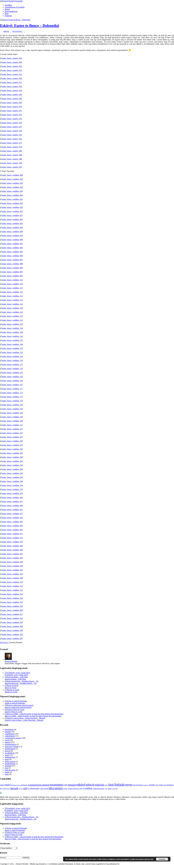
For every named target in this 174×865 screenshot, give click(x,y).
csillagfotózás (10, 736)
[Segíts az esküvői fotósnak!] (16, 701)
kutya (157, 785)
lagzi (165, 785)
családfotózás (10, 734)
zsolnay (110, 788)
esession (72, 784)
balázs (2, 785)
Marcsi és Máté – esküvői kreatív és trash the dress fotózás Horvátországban (33, 716)
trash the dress (10, 770)
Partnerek (8, 16)
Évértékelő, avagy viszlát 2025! (16, 675)
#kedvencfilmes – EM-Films (15, 679)
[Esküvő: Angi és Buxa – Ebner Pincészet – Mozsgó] (25, 718)
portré (7, 755)
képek (161, 785)
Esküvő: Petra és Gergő (13, 712)
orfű (25, 788)
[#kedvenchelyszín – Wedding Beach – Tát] (21, 681)
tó (83, 788)
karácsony (146, 785)
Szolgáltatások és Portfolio (15, 7)
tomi (81, 788)
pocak (41, 788)
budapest (14, 785)
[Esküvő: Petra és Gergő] (14, 710)
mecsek (14, 788)
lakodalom (170, 785)
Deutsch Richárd (11, 661)
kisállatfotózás (10, 749)
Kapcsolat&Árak (11, 11)
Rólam (7, 9)
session (59, 788)
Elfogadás (162, 859)
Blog (6, 14)
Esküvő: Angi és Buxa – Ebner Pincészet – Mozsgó (24, 720)
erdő (65, 785)
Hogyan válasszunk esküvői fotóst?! (18, 707)
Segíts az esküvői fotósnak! (15, 703)
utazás (7, 772)
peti (29, 788)
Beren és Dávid (10, 688)
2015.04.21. (4, 642)
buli (18, 785)
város (7, 774)
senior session (10, 761)
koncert (7, 751)
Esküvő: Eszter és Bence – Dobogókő (29, 25)
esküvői (90, 784)
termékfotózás (10, 764)
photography (35, 788)
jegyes (128, 784)
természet (8, 766)
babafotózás (9, 729)
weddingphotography (99, 788)
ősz (116, 788)
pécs (51, 788)
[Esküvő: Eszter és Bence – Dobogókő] (15, 20)
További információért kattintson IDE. (141, 859)
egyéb (7, 740)
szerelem (70, 788)
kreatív (152, 785)
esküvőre (99, 784)
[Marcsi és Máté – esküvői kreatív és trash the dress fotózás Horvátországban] (34, 714)
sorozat (65, 788)
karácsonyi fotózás (12, 747)
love (1, 788)
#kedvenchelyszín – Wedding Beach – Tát (20, 683)
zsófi (113, 788)
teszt (6, 768)
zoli (106, 788)
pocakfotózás (10, 753)
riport (7, 759)
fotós (111, 784)
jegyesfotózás (138, 785)
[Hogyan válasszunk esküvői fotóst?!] (19, 705)
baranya (8, 784)
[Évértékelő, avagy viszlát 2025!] (17, 673)
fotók (106, 785)
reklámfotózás (10, 757)
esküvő (6, 31)
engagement (56, 784)
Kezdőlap (8, 5)
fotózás (119, 784)
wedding (88, 788)
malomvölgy (6, 788)
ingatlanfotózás (10, 744)
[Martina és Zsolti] (12, 690)
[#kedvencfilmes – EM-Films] (16, 677)
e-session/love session (13, 738)
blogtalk (8, 732)
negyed (21, 788)
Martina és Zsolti (11, 692)
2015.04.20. (16, 31)
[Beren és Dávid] (11, 686)
